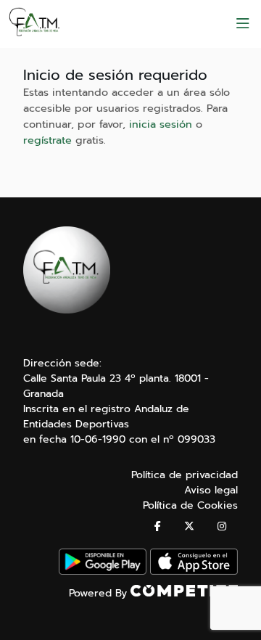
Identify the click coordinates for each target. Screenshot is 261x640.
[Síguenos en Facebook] (157, 526)
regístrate (47, 140)
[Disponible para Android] (102, 571)
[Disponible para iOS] (194, 571)
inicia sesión (160, 124)
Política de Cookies (190, 505)
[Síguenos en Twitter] (189, 526)
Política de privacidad (184, 475)
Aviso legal (211, 490)
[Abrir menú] (243, 24)
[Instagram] (222, 526)
